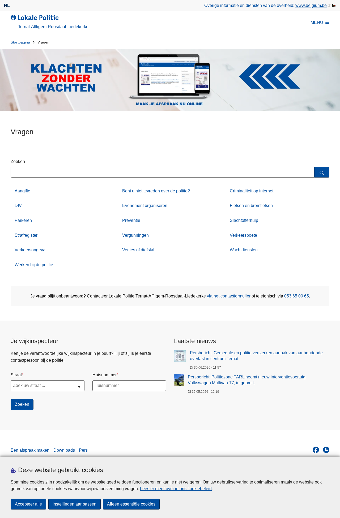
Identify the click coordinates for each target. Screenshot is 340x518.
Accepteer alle (28, 504)
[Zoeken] (321, 172)
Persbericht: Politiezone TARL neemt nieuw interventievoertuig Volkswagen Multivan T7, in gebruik (246, 380)
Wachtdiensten (244, 250)
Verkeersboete (243, 235)
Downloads (64, 450)
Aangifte (22, 191)
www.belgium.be (311, 5)
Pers (83, 450)
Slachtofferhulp (244, 220)
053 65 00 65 (296, 296)
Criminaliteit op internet (251, 191)
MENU (317, 22)
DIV (18, 205)
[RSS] (326, 450)
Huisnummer (104, 375)
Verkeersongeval (30, 250)
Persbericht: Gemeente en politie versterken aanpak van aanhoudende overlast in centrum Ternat (256, 356)
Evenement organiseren (144, 205)
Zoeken (18, 161)
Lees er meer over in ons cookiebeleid (176, 488)
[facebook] (316, 450)
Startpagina (20, 42)
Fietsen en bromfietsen (251, 205)
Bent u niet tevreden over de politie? (156, 191)
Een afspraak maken (30, 450)
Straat (16, 375)
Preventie (131, 220)
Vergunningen (135, 235)
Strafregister (26, 235)
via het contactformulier (228, 296)
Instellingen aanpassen (74, 504)
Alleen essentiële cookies (131, 504)
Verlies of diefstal (138, 250)
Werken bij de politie (34, 264)
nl (7, 5)
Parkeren (23, 220)
